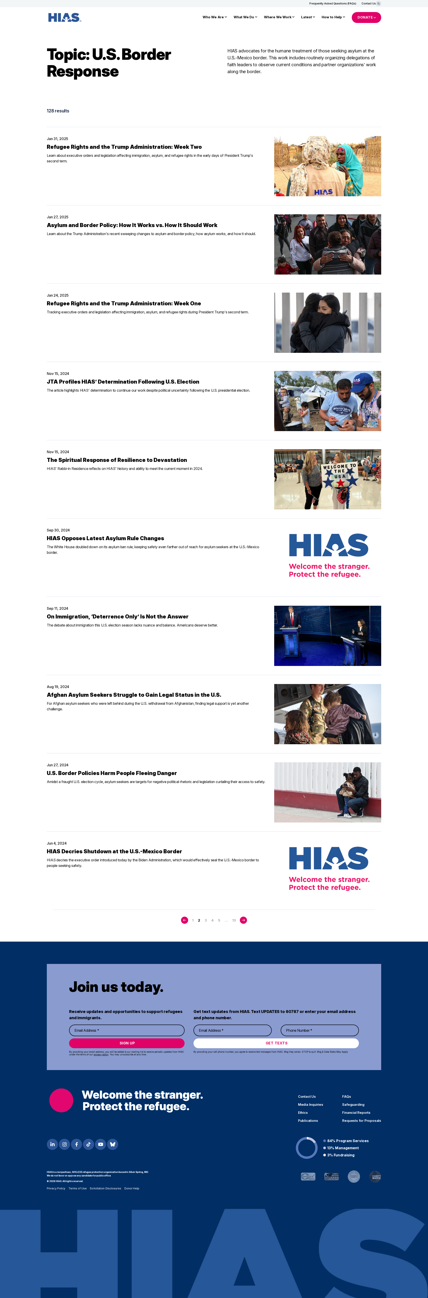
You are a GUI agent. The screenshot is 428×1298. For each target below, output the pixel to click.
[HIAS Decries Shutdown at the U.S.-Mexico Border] (327, 871)
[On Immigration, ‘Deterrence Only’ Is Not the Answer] (327, 636)
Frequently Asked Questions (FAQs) (332, 3)
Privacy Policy (56, 1188)
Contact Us (369, 3)
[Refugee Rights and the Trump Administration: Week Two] (327, 166)
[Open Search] (378, 3)
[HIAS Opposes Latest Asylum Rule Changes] (327, 557)
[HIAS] (126, 1100)
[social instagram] (64, 1144)
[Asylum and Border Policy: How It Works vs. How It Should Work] (327, 244)
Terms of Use (77, 1188)
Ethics (303, 1113)
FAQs (346, 1097)
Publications (308, 1121)
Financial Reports (356, 1113)
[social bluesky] (112, 1144)
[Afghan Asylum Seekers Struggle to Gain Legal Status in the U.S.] (327, 714)
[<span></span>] (184, 920)
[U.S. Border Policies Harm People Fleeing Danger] (327, 792)
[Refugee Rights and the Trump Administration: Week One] (327, 323)
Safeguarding (353, 1105)
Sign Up (127, 1043)
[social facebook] (76, 1144)
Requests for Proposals (361, 1121)
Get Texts (277, 1043)
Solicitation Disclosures (105, 1188)
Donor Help (132, 1188)
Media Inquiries (310, 1105)
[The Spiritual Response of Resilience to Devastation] (327, 479)
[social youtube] (100, 1144)
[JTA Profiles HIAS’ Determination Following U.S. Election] (327, 401)
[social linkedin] (52, 1144)
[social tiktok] (88, 1144)
